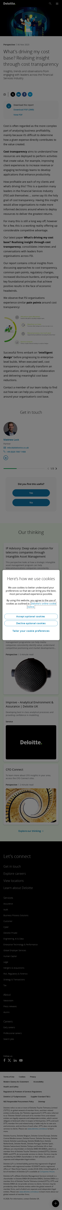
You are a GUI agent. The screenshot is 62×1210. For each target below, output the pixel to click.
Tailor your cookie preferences (31, 630)
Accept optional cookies (31, 616)
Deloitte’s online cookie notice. (41, 605)
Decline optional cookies (31, 623)
